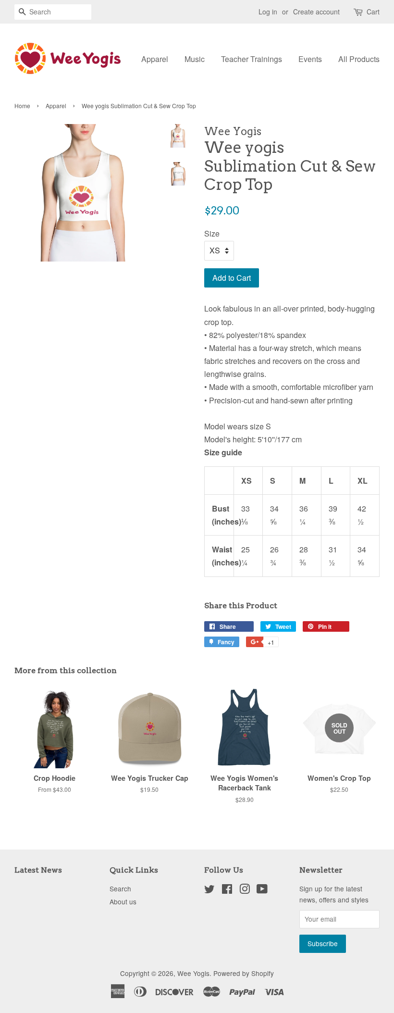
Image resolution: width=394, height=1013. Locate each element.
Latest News (38, 870)
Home (22, 105)
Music (195, 58)
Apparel (154, 58)
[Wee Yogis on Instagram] (244, 890)
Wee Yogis (193, 973)
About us (123, 901)
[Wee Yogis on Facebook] (227, 890)
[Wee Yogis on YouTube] (262, 890)
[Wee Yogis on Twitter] (209, 890)
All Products (359, 58)
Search (120, 888)
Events (310, 58)
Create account (316, 11)
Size (212, 233)
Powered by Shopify (243, 973)
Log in (268, 11)
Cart (373, 11)
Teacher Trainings (251, 58)
